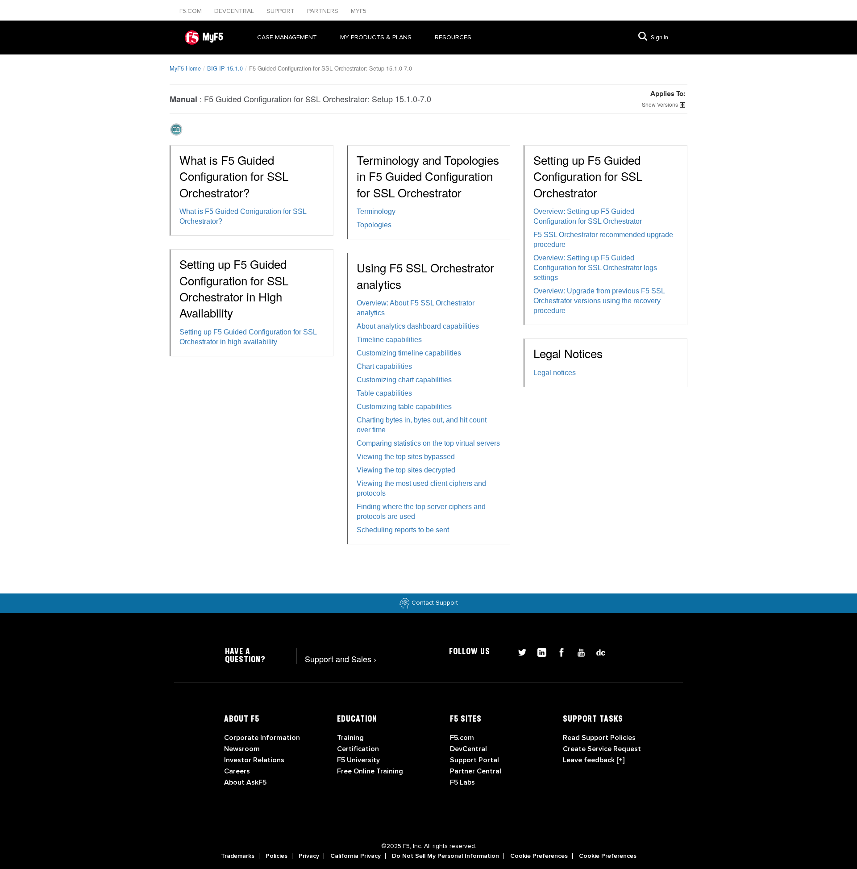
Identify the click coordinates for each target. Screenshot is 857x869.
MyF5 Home (185, 68)
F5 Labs (462, 782)
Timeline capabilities (389, 339)
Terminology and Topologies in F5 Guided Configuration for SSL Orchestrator (428, 176)
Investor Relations (254, 760)
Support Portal (474, 760)
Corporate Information (262, 737)
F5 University (358, 760)
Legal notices (554, 372)
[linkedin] (538, 651)
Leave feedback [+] (593, 760)
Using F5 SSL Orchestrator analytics (425, 275)
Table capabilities (384, 393)
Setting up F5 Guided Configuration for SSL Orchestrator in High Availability (233, 288)
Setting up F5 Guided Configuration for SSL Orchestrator (587, 176)
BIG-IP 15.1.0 (225, 68)
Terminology (376, 211)
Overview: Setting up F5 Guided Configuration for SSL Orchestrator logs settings (595, 267)
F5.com (191, 11)
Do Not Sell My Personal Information (445, 856)
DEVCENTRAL (235, 11)
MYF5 (358, 11)
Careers (237, 771)
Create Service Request (602, 748)
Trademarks (237, 856)
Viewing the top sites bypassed (406, 456)
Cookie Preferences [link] (539, 856)
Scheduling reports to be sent (403, 530)
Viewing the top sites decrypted (406, 470)
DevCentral (468, 748)
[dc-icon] (596, 651)
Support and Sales (341, 659)
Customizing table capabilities (404, 406)
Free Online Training (370, 771)
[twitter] (518, 651)
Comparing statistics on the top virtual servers (428, 443)
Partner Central (475, 771)
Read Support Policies (599, 737)
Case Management (287, 37)
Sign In (659, 37)
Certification (358, 748)
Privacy (309, 856)
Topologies (374, 225)
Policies (276, 856)
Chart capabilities (384, 366)
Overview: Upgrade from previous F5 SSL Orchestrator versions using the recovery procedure (599, 300)
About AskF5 (245, 782)
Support (281, 11)
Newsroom (242, 748)
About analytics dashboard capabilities (418, 326)
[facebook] (558, 651)
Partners (323, 11)
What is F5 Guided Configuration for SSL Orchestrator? (233, 176)
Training (350, 737)
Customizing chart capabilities (404, 380)
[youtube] (577, 651)
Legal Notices (568, 353)
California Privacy (355, 856)
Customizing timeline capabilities (409, 353)
